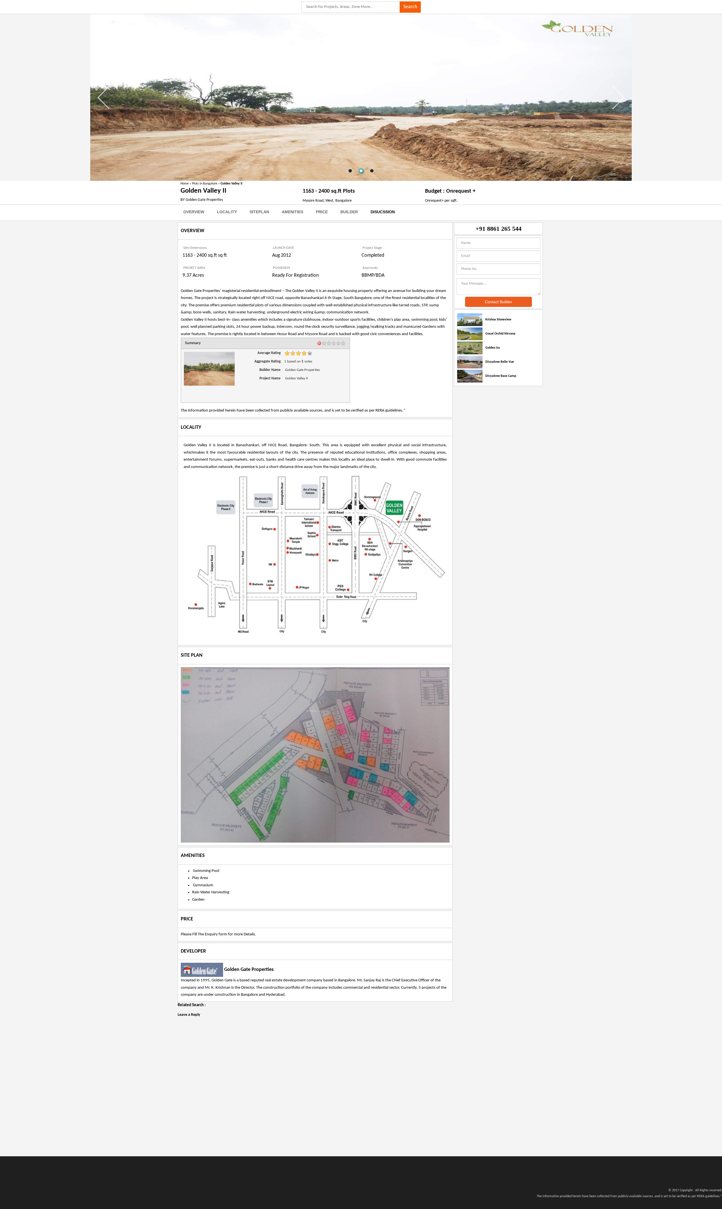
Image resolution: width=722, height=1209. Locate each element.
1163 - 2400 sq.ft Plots (329, 191)
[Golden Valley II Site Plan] (315, 755)
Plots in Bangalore (204, 183)
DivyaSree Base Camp (500, 376)
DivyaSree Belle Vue (499, 362)
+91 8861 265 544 (498, 228)
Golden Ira (492, 347)
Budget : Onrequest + (450, 191)
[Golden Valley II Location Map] (315, 555)
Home (184, 183)
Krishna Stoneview (498, 319)
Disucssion (383, 212)
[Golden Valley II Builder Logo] (202, 970)
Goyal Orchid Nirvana (500, 333)
